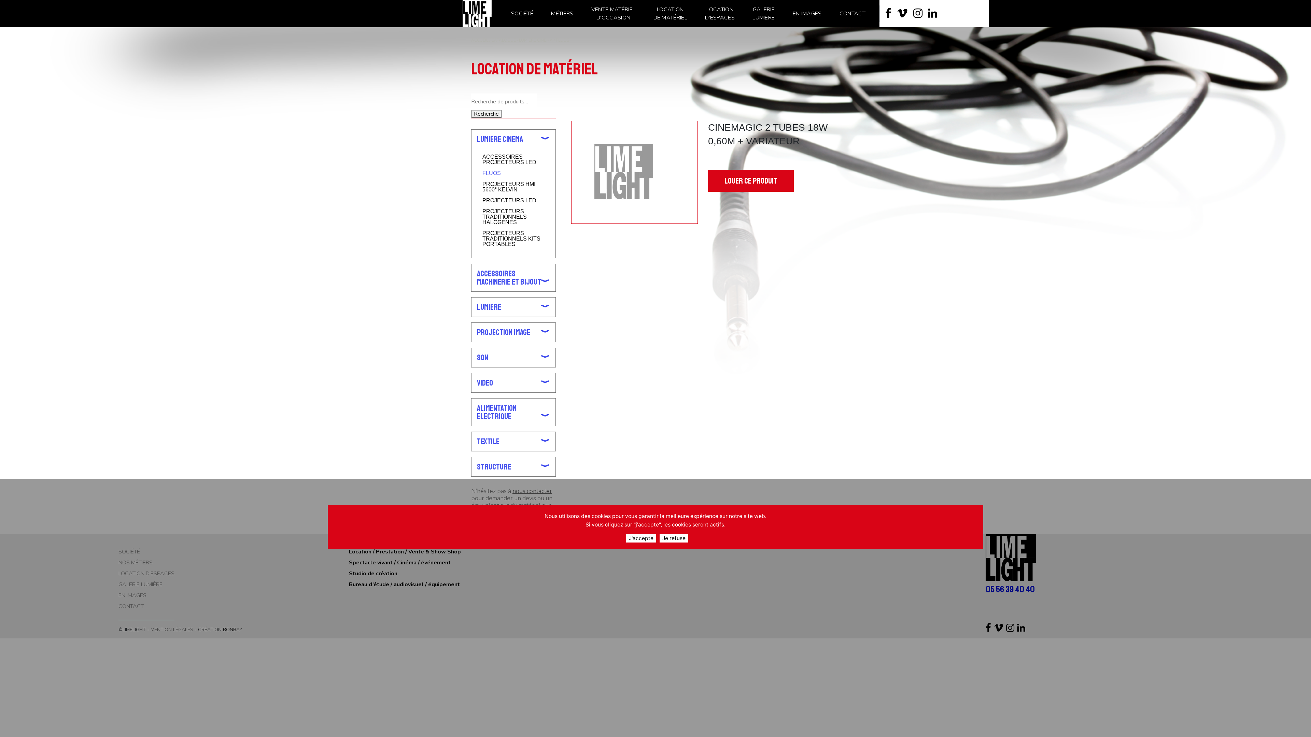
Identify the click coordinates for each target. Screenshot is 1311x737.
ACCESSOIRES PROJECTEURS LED (509, 159)
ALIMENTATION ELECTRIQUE (497, 412)
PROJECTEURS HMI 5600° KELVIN (508, 187)
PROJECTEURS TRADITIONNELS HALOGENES (504, 217)
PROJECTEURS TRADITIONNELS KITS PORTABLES (511, 239)
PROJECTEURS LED (509, 200)
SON (482, 357)
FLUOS (491, 173)
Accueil (479, 40)
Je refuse (674, 538)
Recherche (486, 114)
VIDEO (485, 383)
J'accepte (641, 538)
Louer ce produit (750, 181)
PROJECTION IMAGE (503, 332)
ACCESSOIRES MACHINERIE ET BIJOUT (509, 278)
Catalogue (503, 40)
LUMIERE (489, 307)
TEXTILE (488, 441)
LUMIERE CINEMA (536, 40)
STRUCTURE (494, 467)
